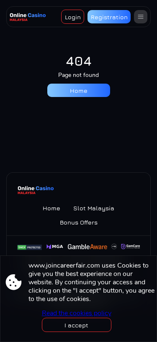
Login (73, 16)
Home (79, 90)
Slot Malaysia (93, 208)
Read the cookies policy (76, 313)
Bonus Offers (79, 222)
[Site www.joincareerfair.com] (28, 17)
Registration (109, 16)
